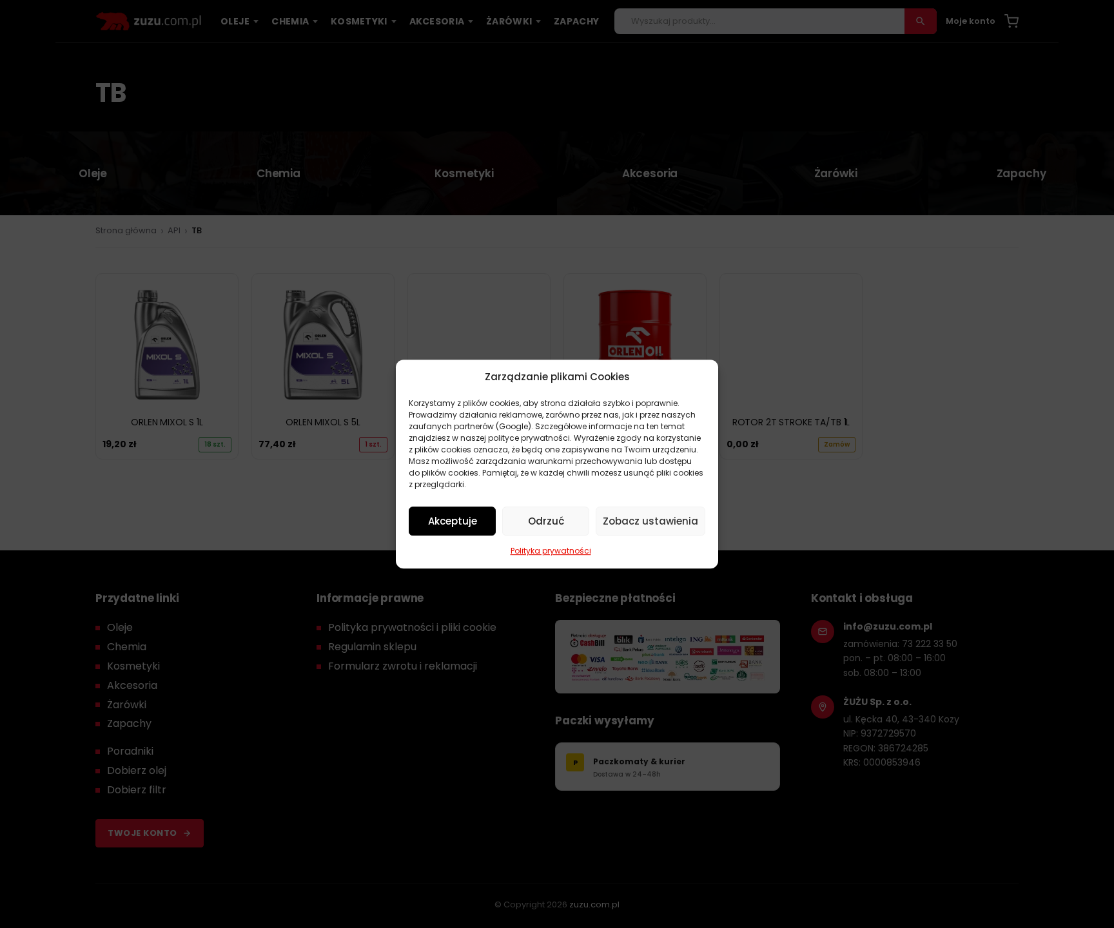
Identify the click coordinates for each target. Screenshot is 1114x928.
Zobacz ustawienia (650, 521)
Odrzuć (546, 521)
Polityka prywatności (551, 550)
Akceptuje (452, 521)
